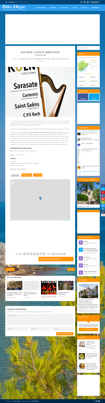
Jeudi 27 (93, 85)
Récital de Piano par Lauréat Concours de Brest (30, 294)
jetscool (86, 264)
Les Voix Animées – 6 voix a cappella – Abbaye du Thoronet (14, 294)
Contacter (15, 175)
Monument (90, 306)
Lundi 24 (81, 85)
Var (80, 173)
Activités (86, 303)
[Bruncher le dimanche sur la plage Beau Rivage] (81, 250)
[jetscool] (81, 265)
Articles (84, 8)
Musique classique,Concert (58, 59)
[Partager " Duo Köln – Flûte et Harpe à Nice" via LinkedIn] (37, 254)
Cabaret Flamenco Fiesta (48, 297)
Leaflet (56, 219)
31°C (87, 65)
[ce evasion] (81, 258)
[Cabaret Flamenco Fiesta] (48, 287)
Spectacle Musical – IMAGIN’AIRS (64, 293)
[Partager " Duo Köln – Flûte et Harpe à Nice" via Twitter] (27, 254)
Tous (80, 171)
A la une (74, 8)
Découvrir (63, 8)
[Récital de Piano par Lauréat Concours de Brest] (31, 285)
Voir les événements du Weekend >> (89, 130)
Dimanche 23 (82, 81)
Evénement (44, 59)
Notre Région (40, 8)
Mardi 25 (93, 77)
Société (87, 307)
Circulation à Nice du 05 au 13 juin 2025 (90, 149)
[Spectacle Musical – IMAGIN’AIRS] (66, 285)
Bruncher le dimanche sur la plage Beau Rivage (91, 249)
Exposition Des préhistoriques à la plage (90, 139)
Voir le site (37, 175)
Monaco (96, 171)
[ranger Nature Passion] (81, 272)
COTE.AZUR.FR (35, 401)
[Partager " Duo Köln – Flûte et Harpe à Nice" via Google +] (31, 254)
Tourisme (92, 307)
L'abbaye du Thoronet (84, 206)
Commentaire (26, 175)
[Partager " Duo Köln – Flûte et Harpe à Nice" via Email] (41, 254)
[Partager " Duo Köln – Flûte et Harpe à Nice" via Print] (44, 254)
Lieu (86, 306)
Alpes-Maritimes (23, 59)
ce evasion (87, 257)
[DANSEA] (81, 242)
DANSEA (86, 241)
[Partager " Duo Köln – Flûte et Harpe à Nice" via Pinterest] (34, 254)
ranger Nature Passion (90, 271)
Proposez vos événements (50, 259)
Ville (97, 307)
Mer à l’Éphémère (87, 143)
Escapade (53, 8)
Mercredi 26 (94, 81)
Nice (48, 59)
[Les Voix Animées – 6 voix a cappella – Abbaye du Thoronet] (14, 285)
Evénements (95, 8)
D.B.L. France (16, 401)
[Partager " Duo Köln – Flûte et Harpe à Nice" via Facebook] (24, 254)
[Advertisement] (52, 28)
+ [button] (12, 181)
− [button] (12, 184)
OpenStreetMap (66, 219)
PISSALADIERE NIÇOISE (22, 2)
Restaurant (92, 253)
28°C (82, 64)
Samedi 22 (82, 77)
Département (36, 59)
